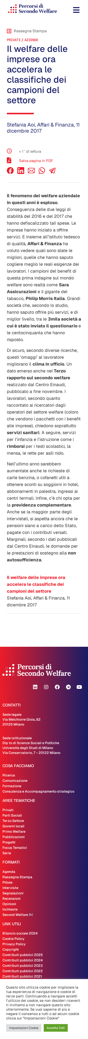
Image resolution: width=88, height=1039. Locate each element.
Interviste (10, 888)
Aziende (31, 40)
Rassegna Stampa (17, 877)
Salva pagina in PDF (36, 160)
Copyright (10, 949)
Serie (6, 853)
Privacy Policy (14, 944)
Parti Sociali (12, 815)
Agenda (8, 871)
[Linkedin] (35, 687)
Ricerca (8, 775)
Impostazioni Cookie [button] (23, 1028)
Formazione (11, 786)
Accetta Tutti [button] (56, 1028)
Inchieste (10, 909)
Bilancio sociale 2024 (20, 933)
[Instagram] (46, 687)
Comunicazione (14, 780)
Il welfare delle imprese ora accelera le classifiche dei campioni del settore (36, 584)
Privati (14, 40)
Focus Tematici (14, 847)
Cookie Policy (13, 938)
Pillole (7, 882)
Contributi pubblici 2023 (22, 965)
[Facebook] (10, 172)
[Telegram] (68, 687)
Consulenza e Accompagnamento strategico (38, 791)
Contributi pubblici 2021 (22, 976)
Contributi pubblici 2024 (22, 960)
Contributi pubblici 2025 (22, 955)
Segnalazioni (12, 893)
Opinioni (9, 904)
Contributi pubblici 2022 (22, 971)
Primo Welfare (13, 831)
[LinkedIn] (20, 172)
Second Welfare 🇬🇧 (17, 914)
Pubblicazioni (13, 837)
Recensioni (11, 898)
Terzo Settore (13, 821)
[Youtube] (79, 687)
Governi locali (13, 826)
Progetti (8, 842)
